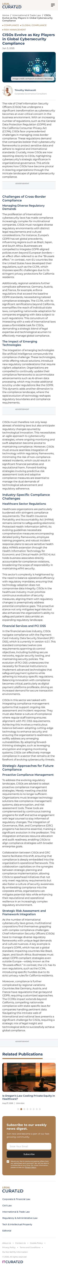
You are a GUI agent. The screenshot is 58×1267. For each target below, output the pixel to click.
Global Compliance (34, 25)
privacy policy (30, 1167)
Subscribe (29, 1154)
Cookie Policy (36, 1243)
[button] (18, 1109)
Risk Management (15, 29)
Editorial (6, 1230)
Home (5, 15)
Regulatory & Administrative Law (19, 1218)
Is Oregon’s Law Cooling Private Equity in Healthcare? (28, 1097)
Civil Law (7, 1205)
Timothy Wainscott (25, 90)
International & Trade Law (26, 15)
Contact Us (20, 1243)
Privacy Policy (8, 1247)
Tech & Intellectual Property (17, 1224)
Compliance (11, 25)
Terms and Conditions (30, 1247)
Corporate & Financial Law (16, 1199)
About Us (6, 1243)
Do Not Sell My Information (15, 1252)
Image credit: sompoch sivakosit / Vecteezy (33, 78)
